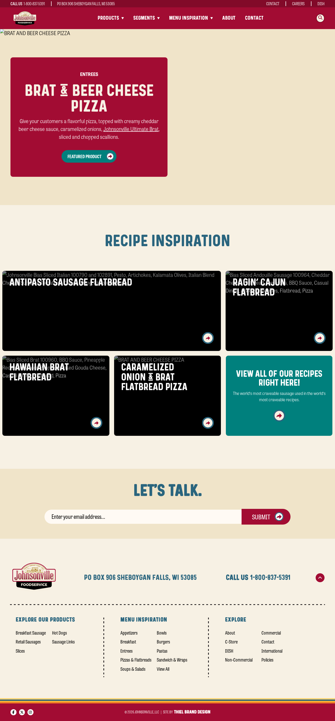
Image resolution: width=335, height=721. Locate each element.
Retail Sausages (28, 641)
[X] (22, 712)
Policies (267, 659)
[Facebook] (13, 712)
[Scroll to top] (320, 577)
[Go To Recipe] (208, 338)
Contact (273, 4)
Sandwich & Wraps (172, 659)
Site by (186, 711)
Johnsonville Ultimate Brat (131, 129)
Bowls (162, 632)
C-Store (231, 641)
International (271, 650)
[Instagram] (30, 712)
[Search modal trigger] (320, 18)
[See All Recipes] (279, 416)
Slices (20, 650)
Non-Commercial (239, 659)
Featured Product (85, 156)
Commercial (271, 632)
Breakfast (128, 641)
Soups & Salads (133, 668)
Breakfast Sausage (31, 632)
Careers (298, 4)
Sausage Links (63, 641)
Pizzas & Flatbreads (136, 659)
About (229, 18)
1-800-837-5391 (34, 4)
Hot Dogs (59, 632)
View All (163, 668)
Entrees (126, 650)
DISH (321, 4)
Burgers (163, 641)
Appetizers (129, 632)
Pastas (162, 650)
